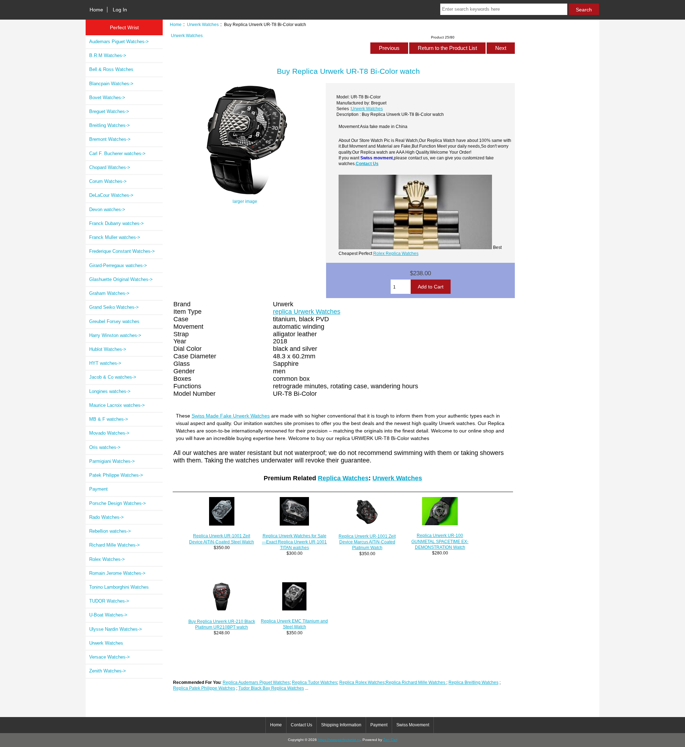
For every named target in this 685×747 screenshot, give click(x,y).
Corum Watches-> (108, 181)
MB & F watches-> (108, 419)
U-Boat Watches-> (108, 615)
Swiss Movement (412, 724)
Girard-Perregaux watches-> (118, 265)
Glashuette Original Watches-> (121, 279)
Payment (98, 489)
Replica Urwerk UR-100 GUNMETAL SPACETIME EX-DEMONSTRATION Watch (439, 541)
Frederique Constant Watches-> (122, 251)
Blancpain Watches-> (111, 83)
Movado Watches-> (109, 433)
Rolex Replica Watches (395, 253)
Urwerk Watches (203, 24)
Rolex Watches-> (107, 559)
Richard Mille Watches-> (114, 545)
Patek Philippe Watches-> (116, 475)
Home (96, 9)
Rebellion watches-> (110, 531)
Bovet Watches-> (107, 97)
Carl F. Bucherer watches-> (117, 153)
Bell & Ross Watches (111, 69)
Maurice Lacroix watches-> (117, 405)
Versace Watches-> (109, 657)
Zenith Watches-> (107, 671)
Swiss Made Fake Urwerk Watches (231, 416)
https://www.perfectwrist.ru (339, 740)
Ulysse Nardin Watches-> (115, 629)
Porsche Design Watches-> (117, 503)
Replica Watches (343, 478)
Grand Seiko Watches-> (114, 307)
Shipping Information (341, 724)
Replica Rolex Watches (362, 682)
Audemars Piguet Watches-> (119, 41)
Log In (120, 9)
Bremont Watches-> (110, 139)
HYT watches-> (105, 363)
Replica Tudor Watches (314, 682)
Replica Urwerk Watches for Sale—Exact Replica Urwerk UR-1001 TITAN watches (294, 541)
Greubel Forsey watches (114, 321)
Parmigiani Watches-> (112, 461)
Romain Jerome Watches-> (117, 573)
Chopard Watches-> (109, 167)
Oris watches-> (105, 447)
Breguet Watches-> (109, 111)
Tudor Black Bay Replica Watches (271, 688)
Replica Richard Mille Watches (416, 682)
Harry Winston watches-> (115, 335)
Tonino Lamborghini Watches (119, 587)
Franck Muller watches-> (114, 237)
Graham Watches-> (109, 293)
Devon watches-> (107, 209)
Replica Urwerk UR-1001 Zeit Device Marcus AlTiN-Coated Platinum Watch (367, 542)
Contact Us (367, 163)
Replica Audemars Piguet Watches (256, 682)
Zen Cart (390, 740)
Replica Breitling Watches (473, 682)
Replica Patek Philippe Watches (204, 688)
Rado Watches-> (106, 517)
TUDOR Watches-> (109, 601)
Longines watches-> (110, 391)
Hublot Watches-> (107, 349)
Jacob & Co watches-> (112, 377)
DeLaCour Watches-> (111, 195)
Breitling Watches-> (109, 125)
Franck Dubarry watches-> (116, 223)
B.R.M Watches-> (107, 55)
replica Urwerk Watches (306, 311)
